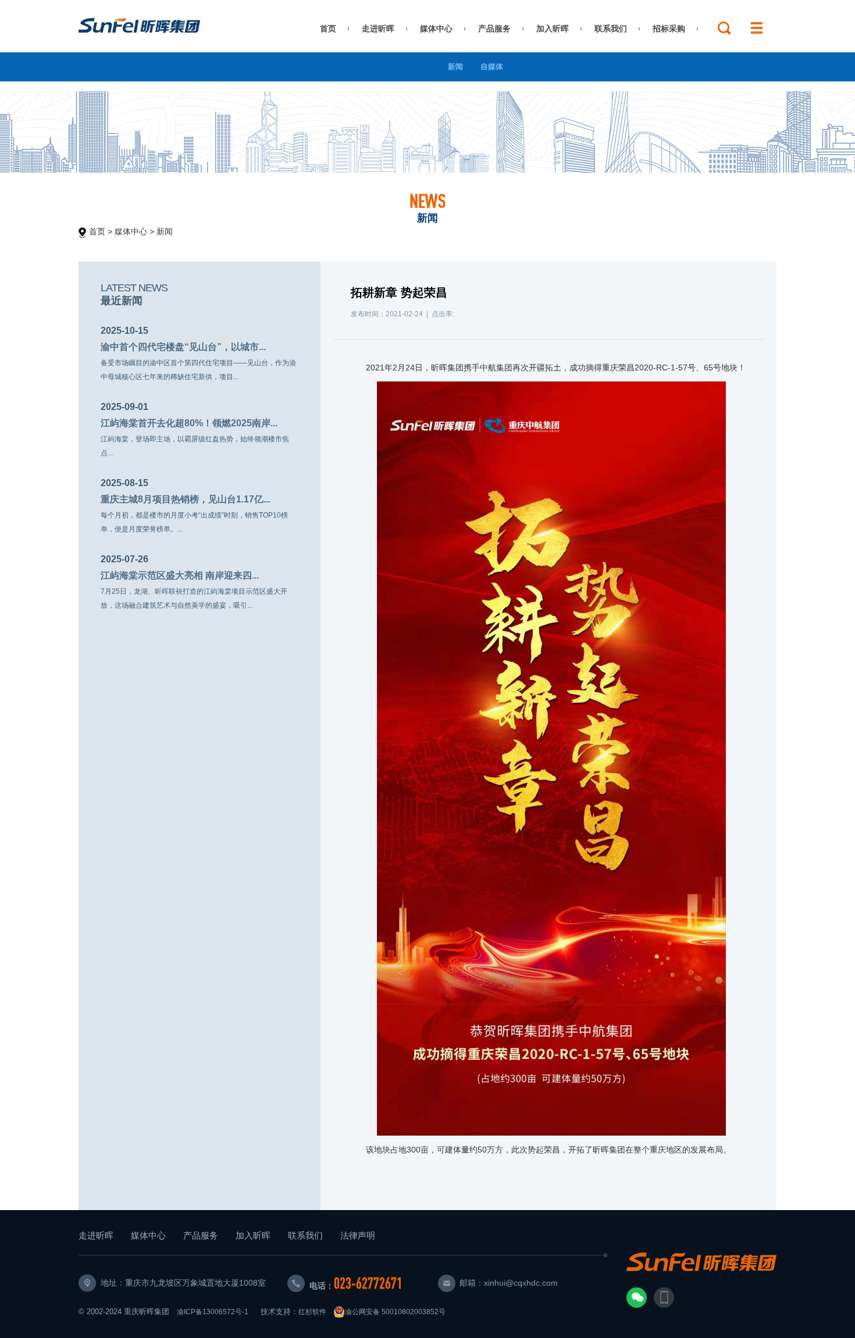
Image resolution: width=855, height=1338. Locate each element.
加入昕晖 (552, 28)
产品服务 (494, 28)
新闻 (455, 66)
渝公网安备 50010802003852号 (395, 1312)
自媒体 (491, 66)
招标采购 (669, 28)
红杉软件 (312, 1312)
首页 (328, 28)
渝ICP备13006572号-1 (212, 1312)
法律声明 (357, 1235)
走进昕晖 (378, 28)
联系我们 (610, 28)
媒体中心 (436, 28)
